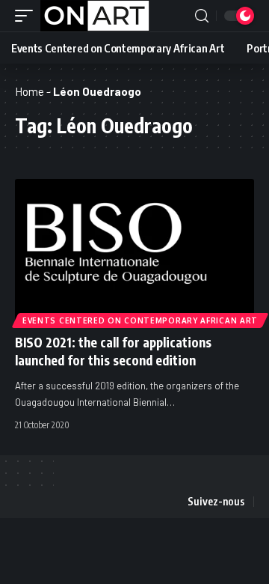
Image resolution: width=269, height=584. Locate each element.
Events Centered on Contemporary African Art (140, 320)
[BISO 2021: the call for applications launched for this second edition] (134, 251)
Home (29, 91)
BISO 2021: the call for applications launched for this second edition (113, 351)
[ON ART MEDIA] (94, 15)
